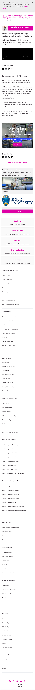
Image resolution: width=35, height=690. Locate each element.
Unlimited (4, 569)
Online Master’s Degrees (8, 296)
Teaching (4, 325)
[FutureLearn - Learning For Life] (17, 685)
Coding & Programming (8, 386)
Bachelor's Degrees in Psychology (10, 490)
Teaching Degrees (6, 411)
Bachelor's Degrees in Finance (9, 502)
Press (3, 535)
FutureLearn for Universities (9, 589)
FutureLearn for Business (8, 594)
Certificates (5, 565)
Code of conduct (6, 635)
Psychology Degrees (7, 407)
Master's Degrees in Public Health (10, 461)
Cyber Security (6, 378)
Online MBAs (5, 403)
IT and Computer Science (8, 333)
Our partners (5, 585)
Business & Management (13, 15)
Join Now (17, 211)
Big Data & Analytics (27, 15)
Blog (3, 540)
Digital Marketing (6, 358)
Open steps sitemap (7, 647)
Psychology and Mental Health (10, 329)
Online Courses (6, 275)
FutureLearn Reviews (7, 556)
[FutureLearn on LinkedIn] (24, 681)
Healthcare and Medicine (8, 321)
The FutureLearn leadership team (10, 527)
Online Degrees (6, 292)
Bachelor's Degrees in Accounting (10, 494)
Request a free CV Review (8, 573)
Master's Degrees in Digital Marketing (11, 457)
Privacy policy (5, 623)
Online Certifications (7, 279)
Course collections (7, 391)
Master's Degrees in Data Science (10, 453)
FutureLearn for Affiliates (8, 606)
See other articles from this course (17, 162)
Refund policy (5, 627)
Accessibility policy (7, 639)
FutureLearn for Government (9, 598)
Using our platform (7, 552)
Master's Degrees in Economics (10, 469)
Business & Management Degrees (10, 432)
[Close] (32, 2)
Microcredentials (6, 283)
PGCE (3, 424)
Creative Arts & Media (7, 341)
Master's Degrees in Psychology (10, 445)
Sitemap (4, 643)
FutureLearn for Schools (8, 602)
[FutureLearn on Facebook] (10, 681)
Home (3, 15)
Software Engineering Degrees (9, 428)
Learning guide (6, 560)
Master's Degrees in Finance (9, 465)
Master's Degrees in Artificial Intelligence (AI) (13, 473)
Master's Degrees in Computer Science (12, 449)
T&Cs (3, 618)
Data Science (5, 370)
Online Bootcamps (6, 288)
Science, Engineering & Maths (9, 345)
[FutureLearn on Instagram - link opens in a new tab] (13, 681)
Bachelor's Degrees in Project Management (13, 506)
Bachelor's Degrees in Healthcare (10, 486)
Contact (4, 668)
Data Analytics (5, 362)
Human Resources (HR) (8, 374)
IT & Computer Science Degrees (10, 415)
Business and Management (9, 317)
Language (4, 337)
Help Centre (5, 664)
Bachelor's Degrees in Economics (10, 498)
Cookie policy (5, 631)
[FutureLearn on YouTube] (21, 681)
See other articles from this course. (20, 28)
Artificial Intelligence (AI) (8, 366)
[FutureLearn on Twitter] (17, 681)
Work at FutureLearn (7, 531)
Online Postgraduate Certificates (10, 304)
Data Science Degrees (7, 420)
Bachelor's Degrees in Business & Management (14, 510)
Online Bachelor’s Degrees (8, 300)
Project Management (7, 382)
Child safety (5, 660)
